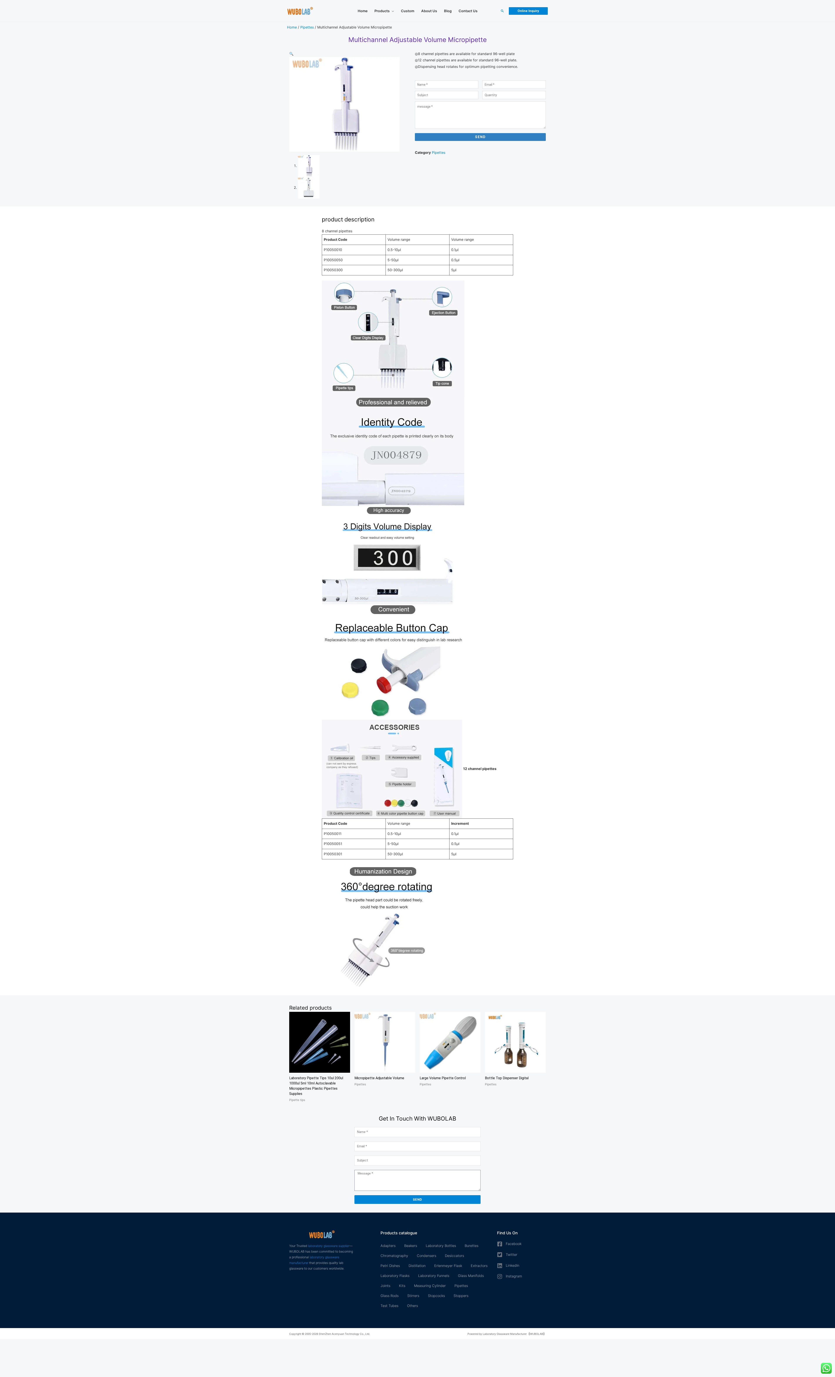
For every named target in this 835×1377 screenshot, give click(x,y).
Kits (402, 1285)
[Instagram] (500, 1276)
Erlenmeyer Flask (448, 1265)
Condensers (426, 1255)
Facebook (513, 1243)
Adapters (388, 1245)
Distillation (417, 1265)
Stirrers (413, 1295)
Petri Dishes (390, 1265)
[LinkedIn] (500, 1265)
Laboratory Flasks (395, 1275)
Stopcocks (436, 1295)
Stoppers (461, 1295)
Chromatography (394, 1255)
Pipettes (307, 27)
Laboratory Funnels (433, 1275)
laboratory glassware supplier (328, 1246)
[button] (502, 11)
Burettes (471, 1245)
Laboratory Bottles (441, 1245)
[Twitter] (500, 1254)
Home (292, 27)
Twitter (511, 1254)
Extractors (479, 1265)
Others (412, 1305)
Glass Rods (390, 1295)
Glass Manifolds (471, 1275)
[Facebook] (500, 1244)
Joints (385, 1285)
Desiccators (454, 1255)
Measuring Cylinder (430, 1285)
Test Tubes (389, 1305)
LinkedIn (512, 1265)
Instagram (514, 1276)
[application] (392, 11)
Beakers (410, 1245)
